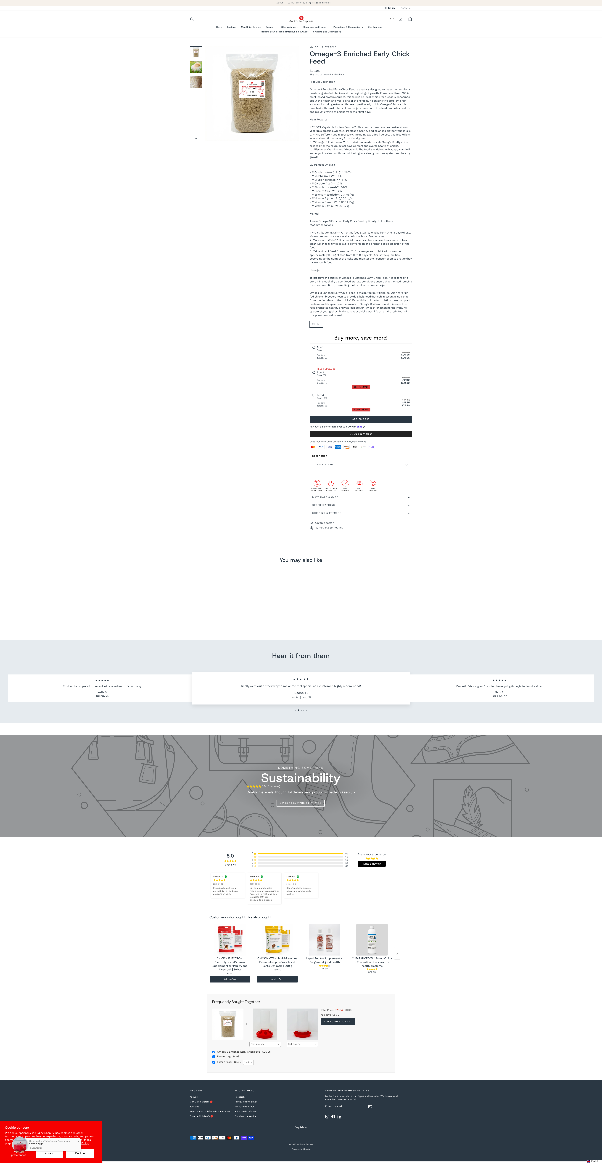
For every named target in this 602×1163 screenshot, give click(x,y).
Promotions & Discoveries (347, 27)
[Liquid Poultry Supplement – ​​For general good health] (324, 940)
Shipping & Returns (327, 513)
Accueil (194, 1097)
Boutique (231, 27)
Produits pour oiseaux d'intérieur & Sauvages (285, 31)
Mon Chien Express (251, 27)
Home (219, 27)
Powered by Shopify (301, 1149)
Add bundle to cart (338, 1021)
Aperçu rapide (216, 606)
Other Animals (288, 27)
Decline (80, 1153)
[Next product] (397, 953)
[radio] (361, 352)
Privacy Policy (80, 1143)
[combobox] (265, 1044)
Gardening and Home (314, 27)
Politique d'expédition (246, 1111)
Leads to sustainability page (300, 803)
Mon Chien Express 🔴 (201, 1101)
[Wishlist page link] (391, 19)
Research (240, 1097)
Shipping (314, 74)
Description (319, 456)
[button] (594, 1161)
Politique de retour (244, 1106)
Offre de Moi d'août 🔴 (201, 1116)
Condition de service (245, 1116)
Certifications (323, 505)
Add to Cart (230, 979)
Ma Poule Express (323, 47)
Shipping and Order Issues (327, 31)
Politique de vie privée (246, 1101)
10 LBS (316, 324)
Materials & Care (325, 497)
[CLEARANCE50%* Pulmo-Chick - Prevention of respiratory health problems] (372, 940)
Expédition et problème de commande (210, 1111)
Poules (269, 27)
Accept (49, 1153)
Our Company (375, 27)
